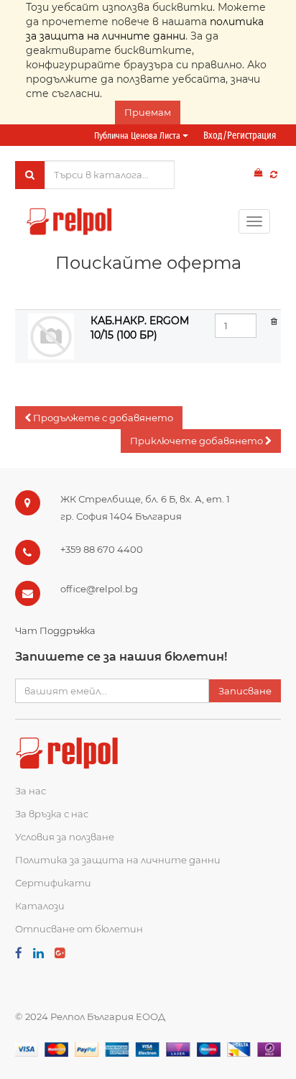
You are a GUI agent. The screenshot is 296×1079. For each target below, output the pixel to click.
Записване (245, 691)
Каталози (40, 906)
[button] (98, 418)
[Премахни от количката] (274, 320)
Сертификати (53, 883)
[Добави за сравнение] (273, 174)
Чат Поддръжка (55, 630)
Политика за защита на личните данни (118, 860)
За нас (30, 790)
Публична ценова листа (138, 135)
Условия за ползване (64, 836)
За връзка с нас (51, 813)
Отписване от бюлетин (79, 929)
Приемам (147, 112)
